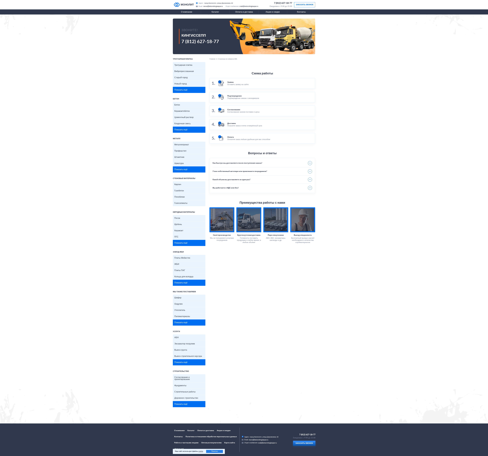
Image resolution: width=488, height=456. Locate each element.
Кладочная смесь (182, 124)
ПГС (176, 237)
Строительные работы (185, 392)
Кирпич (177, 184)
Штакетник (179, 157)
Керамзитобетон (182, 111)
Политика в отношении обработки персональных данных (211, 437)
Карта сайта (229, 443)
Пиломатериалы (182, 316)
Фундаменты (180, 386)
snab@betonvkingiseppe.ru (248, 6)
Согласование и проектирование (182, 378)
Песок (177, 218)
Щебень (178, 224)
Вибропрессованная (184, 71)
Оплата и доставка (244, 12)
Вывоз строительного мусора (188, 356)
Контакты (301, 12)
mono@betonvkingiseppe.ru (213, 6)
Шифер (177, 298)
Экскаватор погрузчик (184, 344)
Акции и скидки (273, 12)
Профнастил (180, 151)
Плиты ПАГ (179, 270)
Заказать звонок (304, 5)
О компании (186, 12)
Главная (212, 59)
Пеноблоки (179, 197)
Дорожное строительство (186, 398)
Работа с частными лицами (186, 443)
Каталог (215, 12)
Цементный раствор (184, 117)
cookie (200, 451)
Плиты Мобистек (182, 258)
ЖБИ (176, 264)
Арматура (179, 163)
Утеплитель (179, 310)
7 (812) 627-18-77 (283, 3)
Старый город (181, 78)
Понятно (214, 451)
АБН (176, 338)
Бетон (177, 105)
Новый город (180, 84)
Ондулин (178, 304)
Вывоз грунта (180, 350)
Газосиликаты (180, 203)
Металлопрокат (181, 145)
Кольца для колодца (183, 277)
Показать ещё (180, 90)
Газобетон (179, 191)
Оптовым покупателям (211, 443)
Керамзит (178, 231)
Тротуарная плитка (183, 65)
